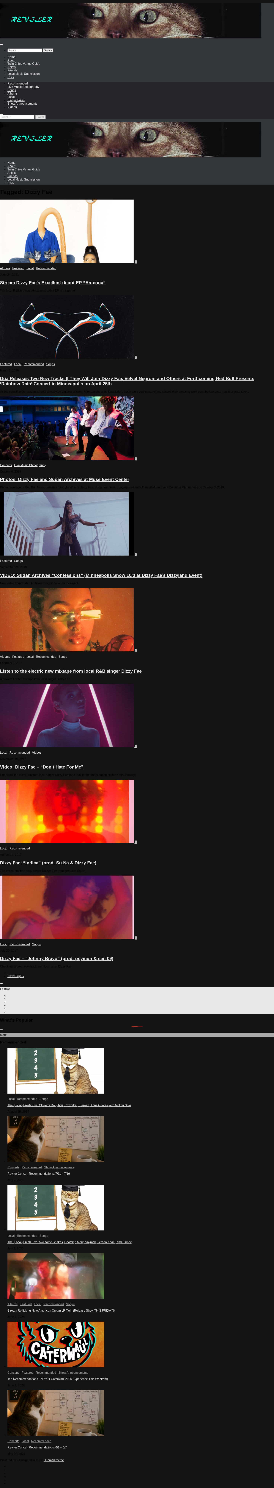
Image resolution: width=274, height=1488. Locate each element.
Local (11, 96)
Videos (12, 107)
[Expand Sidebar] (1, 983)
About (11, 60)
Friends (12, 70)
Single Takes (16, 100)
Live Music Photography (23, 86)
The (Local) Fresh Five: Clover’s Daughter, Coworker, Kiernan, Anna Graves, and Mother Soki (69, 1105)
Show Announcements (22, 103)
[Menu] (1, 44)
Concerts (6, 465)
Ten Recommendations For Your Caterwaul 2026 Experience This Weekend (57, 1379)
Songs (11, 90)
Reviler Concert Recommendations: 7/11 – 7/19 (38, 1173)
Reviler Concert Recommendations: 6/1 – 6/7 (37, 1447)
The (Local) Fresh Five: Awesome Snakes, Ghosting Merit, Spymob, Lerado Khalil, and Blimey (69, 1242)
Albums (12, 93)
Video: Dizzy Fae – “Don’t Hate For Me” (41, 766)
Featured (18, 268)
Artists (11, 67)
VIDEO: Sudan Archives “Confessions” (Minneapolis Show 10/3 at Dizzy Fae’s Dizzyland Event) (101, 575)
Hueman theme (54, 1460)
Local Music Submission (23, 73)
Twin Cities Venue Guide (23, 63)
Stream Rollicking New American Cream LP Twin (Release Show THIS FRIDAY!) (61, 1310)
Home (11, 57)
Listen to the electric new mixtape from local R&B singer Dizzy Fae (71, 671)
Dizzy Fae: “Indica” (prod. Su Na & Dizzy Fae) (48, 862)
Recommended (17, 83)
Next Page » (15, 976)
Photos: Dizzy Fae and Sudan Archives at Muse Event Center (64, 479)
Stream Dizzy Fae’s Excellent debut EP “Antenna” (52, 282)
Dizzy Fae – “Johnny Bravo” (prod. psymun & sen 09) (56, 958)
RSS (10, 77)
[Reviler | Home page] (130, 37)
